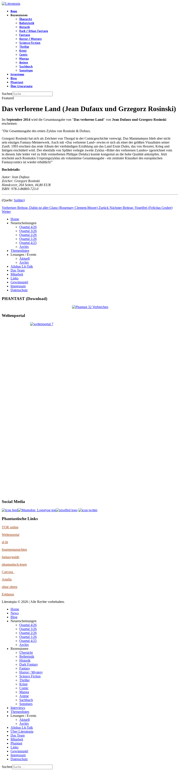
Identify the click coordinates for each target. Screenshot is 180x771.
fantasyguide (10, 557)
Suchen (7, 94)
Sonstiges (26, 70)
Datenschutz (19, 290)
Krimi (23, 51)
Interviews (17, 74)
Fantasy (24, 35)
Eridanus (8, 594)
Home (15, 219)
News (14, 11)
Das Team (18, 270)
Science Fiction (29, 43)
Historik (24, 27)
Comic (23, 55)
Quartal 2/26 (28, 235)
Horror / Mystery (30, 39)
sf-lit (5, 542)
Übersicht (25, 19)
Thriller (24, 47)
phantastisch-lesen (14, 564)
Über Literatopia (21, 86)
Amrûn (7, 579)
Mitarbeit (17, 274)
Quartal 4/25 (28, 243)
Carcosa (8, 572)
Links (14, 278)
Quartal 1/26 (28, 239)
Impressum (18, 286)
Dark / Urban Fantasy (33, 31)
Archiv (24, 247)
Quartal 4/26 (28, 227)
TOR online (10, 527)
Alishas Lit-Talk (22, 266)
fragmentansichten (14, 549)
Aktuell (24, 258)
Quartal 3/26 (28, 231)
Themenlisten (20, 250)
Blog (14, 78)
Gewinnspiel (19, 282)
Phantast (17, 82)
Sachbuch (26, 66)
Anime (23, 62)
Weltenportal (10, 535)
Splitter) (19, 200)
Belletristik (26, 23)
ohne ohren (9, 587)
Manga (24, 58)
